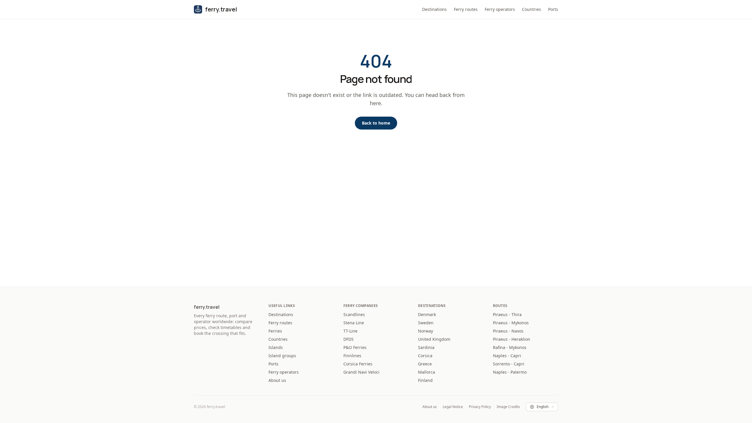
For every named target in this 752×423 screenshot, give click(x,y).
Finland (425, 380)
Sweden (426, 322)
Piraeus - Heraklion (511, 339)
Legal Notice (453, 406)
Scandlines (354, 314)
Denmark (427, 314)
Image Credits (508, 406)
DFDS (348, 339)
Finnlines (352, 355)
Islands (275, 347)
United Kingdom (434, 339)
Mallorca (426, 372)
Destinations (434, 9)
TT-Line (350, 331)
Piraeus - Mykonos (511, 322)
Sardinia (426, 347)
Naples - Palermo (510, 372)
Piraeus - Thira (507, 314)
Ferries (275, 331)
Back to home (376, 123)
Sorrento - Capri (508, 364)
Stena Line (353, 322)
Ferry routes (466, 9)
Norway (425, 331)
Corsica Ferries (357, 364)
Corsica (425, 355)
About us (277, 380)
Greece (425, 364)
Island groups (282, 355)
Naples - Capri (507, 355)
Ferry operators (500, 9)
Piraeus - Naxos (508, 331)
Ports (553, 9)
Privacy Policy (480, 406)
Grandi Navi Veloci (361, 372)
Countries (531, 9)
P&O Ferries (355, 347)
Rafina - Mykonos (509, 347)
